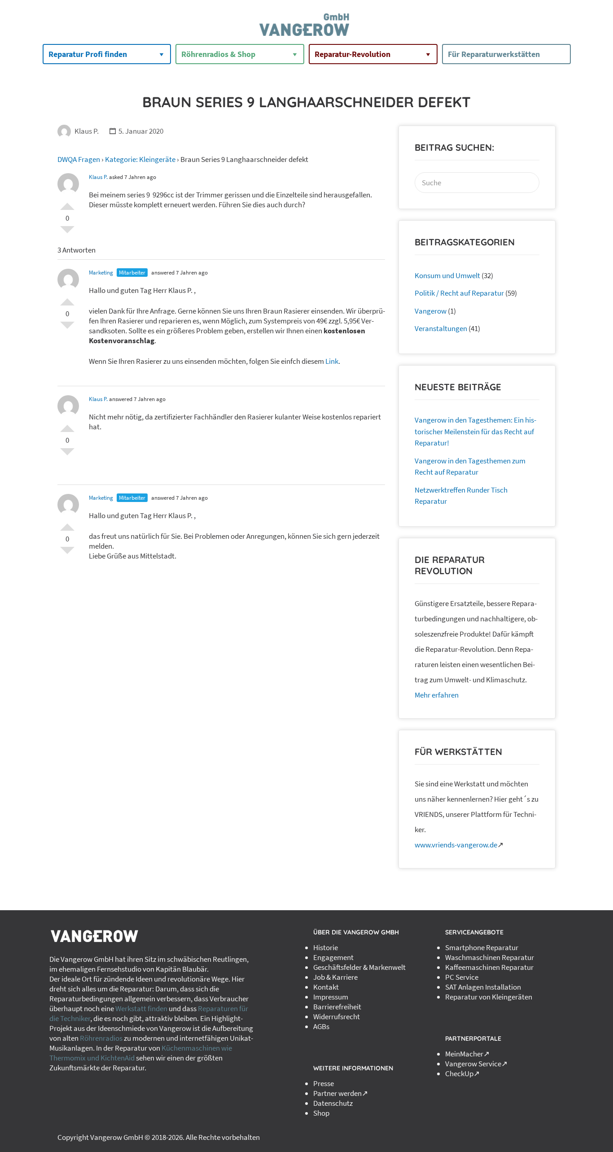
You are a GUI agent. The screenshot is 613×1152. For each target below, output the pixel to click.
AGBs (321, 1026)
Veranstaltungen (441, 328)
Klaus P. (86, 131)
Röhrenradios (101, 1038)
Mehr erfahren (437, 695)
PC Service (461, 977)
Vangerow (431, 311)
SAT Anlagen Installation (483, 987)
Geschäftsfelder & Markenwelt (359, 967)
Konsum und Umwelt (447, 275)
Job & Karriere (335, 977)
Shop (321, 1113)
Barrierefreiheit (337, 1007)
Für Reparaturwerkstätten (494, 54)
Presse (323, 1083)
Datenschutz (333, 1103)
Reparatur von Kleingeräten (488, 997)
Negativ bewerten (67, 233)
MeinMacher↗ (467, 1054)
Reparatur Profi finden (87, 54)
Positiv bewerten (67, 203)
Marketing (101, 272)
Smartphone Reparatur (481, 947)
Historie (325, 947)
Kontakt (326, 987)
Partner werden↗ (340, 1093)
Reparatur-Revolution (352, 54)
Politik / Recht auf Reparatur (459, 293)
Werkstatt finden (141, 1008)
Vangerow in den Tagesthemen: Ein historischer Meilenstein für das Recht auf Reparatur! (475, 431)
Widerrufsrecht (336, 1016)
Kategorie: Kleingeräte (140, 159)
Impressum (330, 997)
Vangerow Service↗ (476, 1064)
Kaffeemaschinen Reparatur (489, 967)
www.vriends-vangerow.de (456, 845)
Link (331, 361)
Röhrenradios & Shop (218, 54)
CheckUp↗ (462, 1073)
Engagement (333, 957)
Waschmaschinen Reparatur (489, 957)
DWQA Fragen (78, 159)
